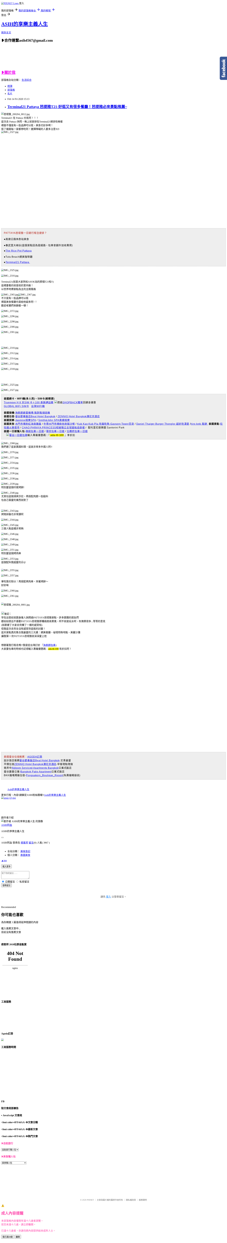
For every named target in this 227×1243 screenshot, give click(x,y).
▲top (4, 860)
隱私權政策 (131, 1200)
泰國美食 (25, 855)
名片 (9, 93)
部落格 (11, 90)
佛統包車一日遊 (35, 431)
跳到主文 (6, 32)
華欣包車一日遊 (55, 431)
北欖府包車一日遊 (77, 431)
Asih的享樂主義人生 (18, 789)
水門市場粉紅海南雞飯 (28, 424)
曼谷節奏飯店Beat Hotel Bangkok (35, 416)
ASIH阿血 (6, 825)
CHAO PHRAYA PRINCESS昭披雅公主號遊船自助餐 (53, 427)
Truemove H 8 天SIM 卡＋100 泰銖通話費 (28, 402)
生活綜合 (27, 80)
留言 (31, 842)
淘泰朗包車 (49, 645)
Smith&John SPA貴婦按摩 (54, 420)
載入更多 (6, 866)
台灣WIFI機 (38, 406)
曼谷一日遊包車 (18, 435)
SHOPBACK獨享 (73, 402)
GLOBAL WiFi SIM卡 (16, 406)
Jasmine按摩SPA (25, 420)
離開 (18, 1237)
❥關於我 (8, 72)
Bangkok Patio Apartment (35, 771)
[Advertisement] (31, 58)
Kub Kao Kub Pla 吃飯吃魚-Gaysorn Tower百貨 (105, 424)
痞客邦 (24, 842)
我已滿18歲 (7, 1237)
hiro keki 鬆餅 (199, 424)
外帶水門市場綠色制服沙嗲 (59, 424)
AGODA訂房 (34, 756)
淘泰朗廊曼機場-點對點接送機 (32, 412)
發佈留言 (6, 885)
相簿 (9, 86)
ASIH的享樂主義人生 (24, 24)
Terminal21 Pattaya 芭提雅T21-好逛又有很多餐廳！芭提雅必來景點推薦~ (67, 107)
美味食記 (25, 851)
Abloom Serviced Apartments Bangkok (35, 768)
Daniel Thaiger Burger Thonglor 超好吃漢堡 (162, 424)
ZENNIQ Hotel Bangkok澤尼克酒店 (79, 416)
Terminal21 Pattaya (18, 262)
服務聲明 (143, 1200)
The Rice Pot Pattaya (19, 250)
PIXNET (90, 1200)
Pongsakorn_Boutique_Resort (44, 775)
